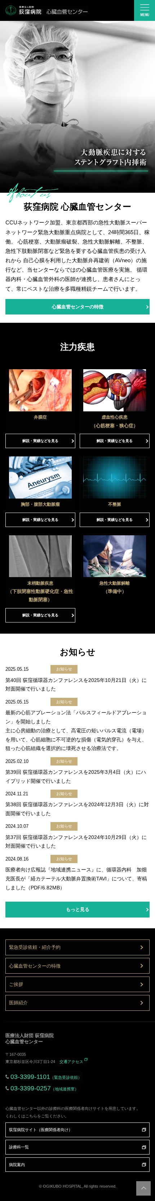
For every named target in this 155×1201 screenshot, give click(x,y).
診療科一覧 (19, 1147)
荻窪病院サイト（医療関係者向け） (40, 1130)
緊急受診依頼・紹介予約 (35, 947)
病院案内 (17, 1164)
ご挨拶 (16, 984)
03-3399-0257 (44, 1088)
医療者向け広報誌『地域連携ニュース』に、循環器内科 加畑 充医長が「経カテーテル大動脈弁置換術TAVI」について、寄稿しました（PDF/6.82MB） (76, 878)
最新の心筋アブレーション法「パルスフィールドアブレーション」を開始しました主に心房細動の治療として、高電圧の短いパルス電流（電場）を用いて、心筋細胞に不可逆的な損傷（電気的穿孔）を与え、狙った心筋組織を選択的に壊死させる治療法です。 (76, 730)
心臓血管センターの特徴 (77, 306)
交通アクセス (71, 1061)
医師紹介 (18, 1002)
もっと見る (77, 909)
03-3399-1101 (46, 1076)
